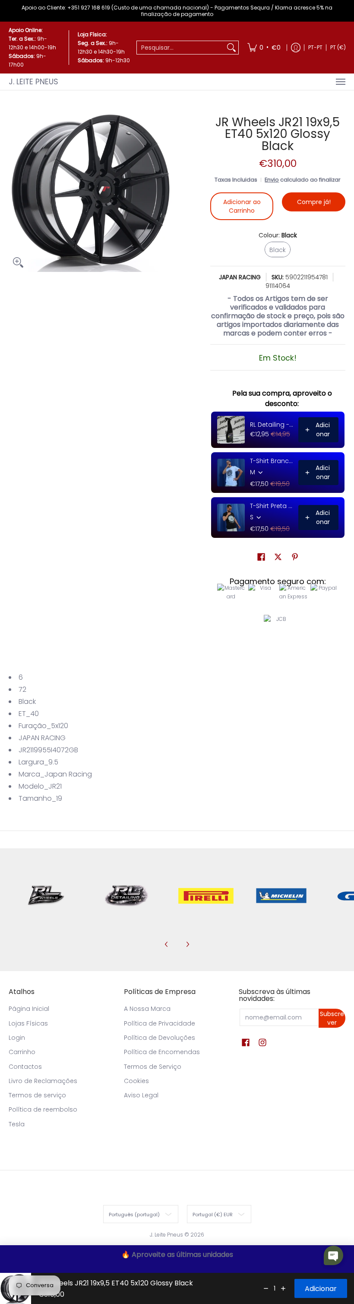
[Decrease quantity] (266, 1288)
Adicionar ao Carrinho (242, 206)
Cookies (136, 1081)
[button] (261, 557)
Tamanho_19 (40, 798)
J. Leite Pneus (33, 81)
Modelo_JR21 (40, 786)
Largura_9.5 (38, 762)
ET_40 (29, 714)
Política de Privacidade (159, 1023)
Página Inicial (29, 1008)
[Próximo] (187, 944)
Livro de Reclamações (43, 1081)
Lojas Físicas (28, 1023)
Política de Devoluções (159, 1037)
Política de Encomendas (162, 1052)
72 (22, 689)
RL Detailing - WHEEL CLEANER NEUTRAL (271, 424)
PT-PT (315, 47)
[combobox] (180, 47)
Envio (272, 179)
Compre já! (314, 202)
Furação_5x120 (43, 726)
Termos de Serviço (152, 1066)
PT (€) (338, 47)
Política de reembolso (43, 1109)
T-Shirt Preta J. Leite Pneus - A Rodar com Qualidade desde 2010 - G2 (271, 506)
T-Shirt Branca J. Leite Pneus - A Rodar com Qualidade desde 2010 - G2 (271, 461)
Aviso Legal (141, 1095)
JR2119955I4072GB (48, 750)
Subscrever (332, 1018)
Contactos (25, 1066)
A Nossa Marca (147, 1008)
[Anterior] (166, 944)
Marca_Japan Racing (55, 774)
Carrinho (22, 1052)
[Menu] (340, 82)
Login (17, 1037)
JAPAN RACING (240, 277)
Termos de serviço (37, 1095)
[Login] (295, 48)
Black (27, 701)
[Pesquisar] (231, 47)
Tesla (17, 1124)
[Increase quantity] (283, 1288)
